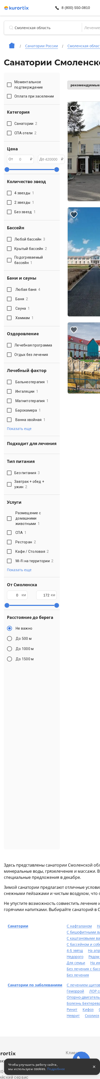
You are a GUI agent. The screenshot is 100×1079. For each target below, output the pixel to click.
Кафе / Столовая (32, 551)
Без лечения (78, 975)
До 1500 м (25, 659)
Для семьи (76, 963)
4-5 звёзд (75, 951)
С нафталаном (79, 926)
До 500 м (24, 639)
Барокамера (28, 410)
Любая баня (27, 289)
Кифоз (88, 1010)
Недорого (75, 957)
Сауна (22, 308)
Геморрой (75, 991)
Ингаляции (26, 391)
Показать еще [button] (19, 429)
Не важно (24, 628)
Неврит (73, 1016)
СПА (21, 533)
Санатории (18, 926)
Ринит (72, 1010)
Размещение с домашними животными (28, 518)
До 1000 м (25, 649)
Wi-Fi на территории (34, 561)
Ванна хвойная (30, 420)
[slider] (6, 169)
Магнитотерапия (31, 401)
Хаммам (24, 318)
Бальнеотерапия (31, 382)
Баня (21, 299)
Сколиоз (92, 1016)
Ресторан (25, 542)
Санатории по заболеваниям (35, 985)
